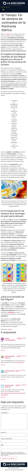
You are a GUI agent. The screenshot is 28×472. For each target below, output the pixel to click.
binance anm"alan (9, 370)
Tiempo (10, 329)
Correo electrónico (7, 438)
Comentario (5, 412)
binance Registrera (19, 362)
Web (2, 445)
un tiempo (7, 34)
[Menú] (3, 9)
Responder (3, 350)
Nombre (4, 432)
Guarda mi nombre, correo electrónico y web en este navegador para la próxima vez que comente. (14, 454)
